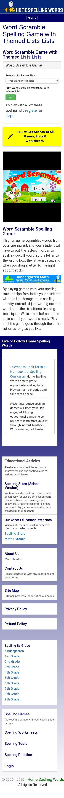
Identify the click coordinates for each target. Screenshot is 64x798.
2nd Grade (12, 662)
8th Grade (12, 694)
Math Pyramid (15, 539)
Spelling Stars (15, 534)
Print (10, 97)
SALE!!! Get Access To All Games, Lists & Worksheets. (35, 136)
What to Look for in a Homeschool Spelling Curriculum (28, 371)
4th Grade (12, 672)
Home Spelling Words (45, 779)
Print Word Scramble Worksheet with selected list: (27, 90)
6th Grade (12, 683)
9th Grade (12, 699)
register (31, 110)
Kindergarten (14, 651)
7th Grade (12, 689)
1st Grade (12, 656)
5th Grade (12, 678)
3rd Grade (12, 667)
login (10, 116)
